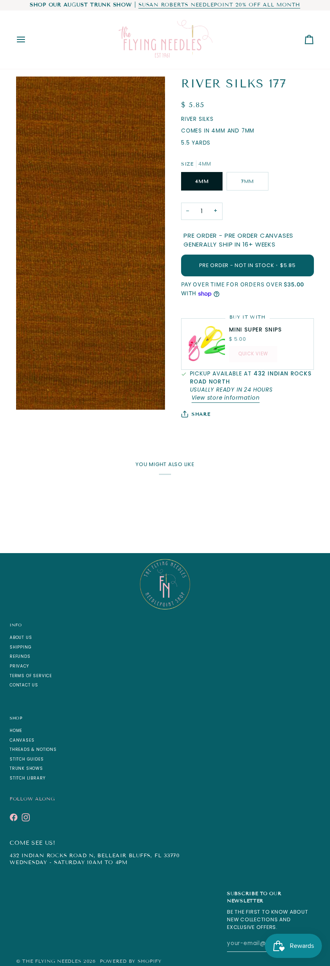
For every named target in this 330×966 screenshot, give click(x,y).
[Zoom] (31, 395)
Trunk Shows (26, 768)
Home (16, 731)
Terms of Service (31, 676)
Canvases (22, 740)
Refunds (20, 656)
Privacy (19, 666)
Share (201, 414)
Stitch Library (27, 778)
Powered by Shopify (131, 961)
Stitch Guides (27, 759)
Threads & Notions (33, 749)
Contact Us (24, 685)
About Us (21, 637)
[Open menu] (28, 39)
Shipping (20, 647)
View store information (226, 398)
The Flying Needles (51, 961)
